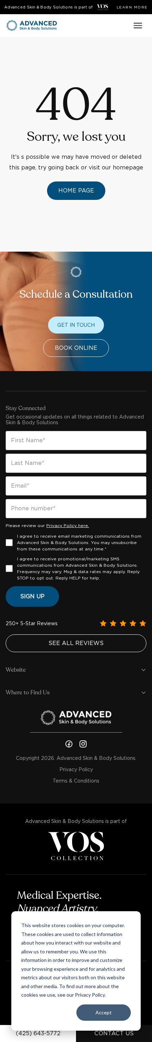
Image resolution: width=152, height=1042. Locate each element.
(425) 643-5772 (38, 1033)
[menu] (137, 25)
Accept (103, 1012)
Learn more (132, 7)
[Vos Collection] (102, 7)
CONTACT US (114, 1033)
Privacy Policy (76, 769)
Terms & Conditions (76, 781)
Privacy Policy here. (67, 525)
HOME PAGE (76, 190)
